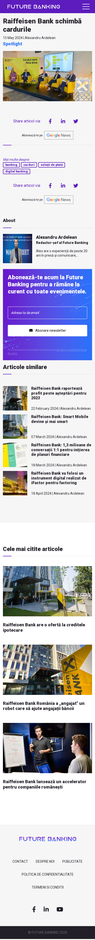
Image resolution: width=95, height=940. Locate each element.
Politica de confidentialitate (48, 874)
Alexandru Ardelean (56, 237)
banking (11, 165)
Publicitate (72, 861)
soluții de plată (52, 165)
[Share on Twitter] (75, 121)
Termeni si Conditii (48, 887)
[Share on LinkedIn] (63, 121)
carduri (29, 165)
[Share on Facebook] (50, 121)
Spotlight (12, 43)
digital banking (16, 171)
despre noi (45, 861)
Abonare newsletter (50, 330)
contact (20, 861)
